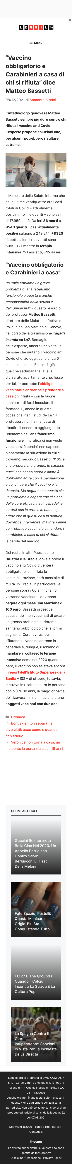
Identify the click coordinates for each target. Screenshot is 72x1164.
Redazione (34, 1158)
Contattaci (36, 1131)
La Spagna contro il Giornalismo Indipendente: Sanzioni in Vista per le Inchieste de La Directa (36, 1043)
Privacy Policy (52, 1158)
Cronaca (18, 717)
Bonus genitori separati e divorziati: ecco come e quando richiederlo (32, 729)
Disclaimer (18, 1158)
